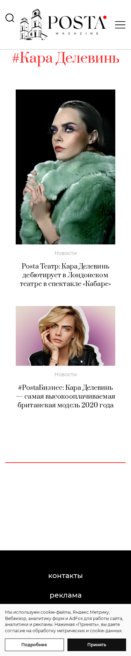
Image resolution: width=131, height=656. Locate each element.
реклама (66, 595)
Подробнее (34, 644)
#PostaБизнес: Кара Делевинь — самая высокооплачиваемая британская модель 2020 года (65, 397)
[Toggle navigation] (118, 25)
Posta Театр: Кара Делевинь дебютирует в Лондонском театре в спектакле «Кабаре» (65, 275)
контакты (65, 575)
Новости (65, 253)
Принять (96, 644)
